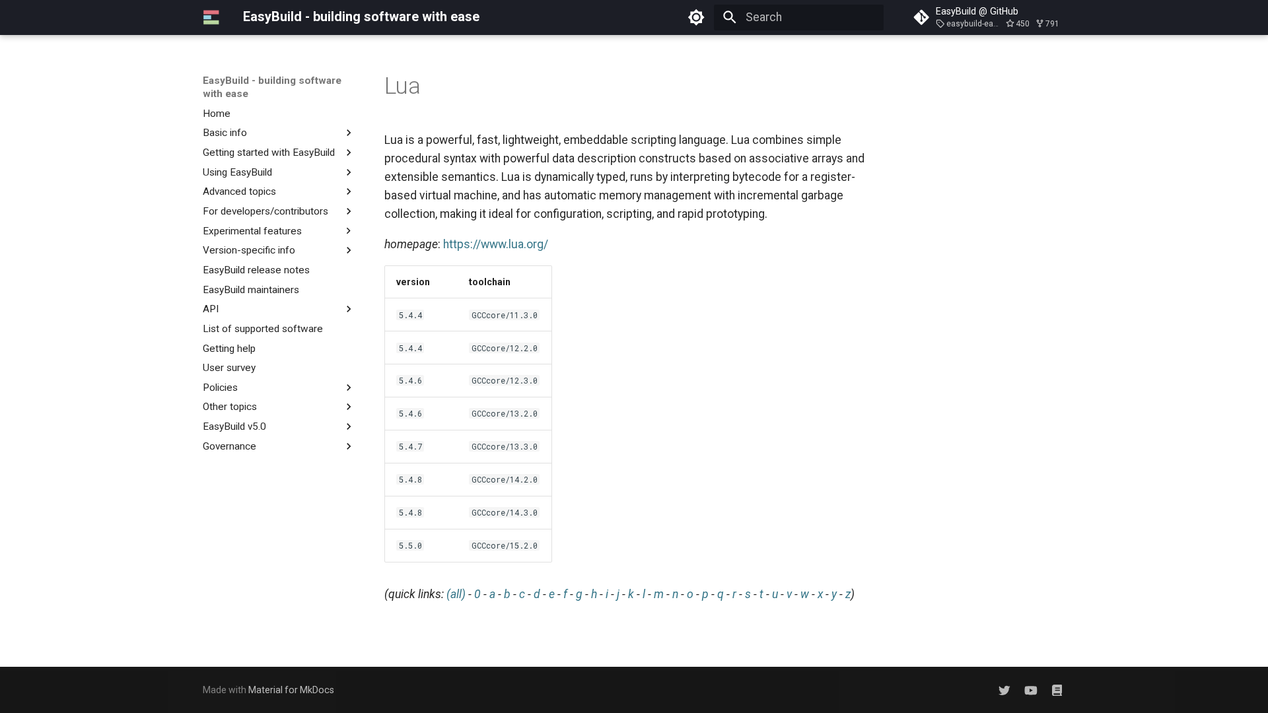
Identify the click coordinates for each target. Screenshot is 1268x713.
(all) (456, 594)
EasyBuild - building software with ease (272, 87)
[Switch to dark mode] (696, 17)
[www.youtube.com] (1030, 689)
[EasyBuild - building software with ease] (211, 17)
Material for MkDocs (291, 690)
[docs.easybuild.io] (1057, 689)
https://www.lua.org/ (495, 244)
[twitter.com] (1004, 689)
